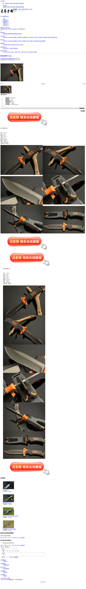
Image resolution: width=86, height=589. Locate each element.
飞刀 (29, 9)
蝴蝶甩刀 (16, 41)
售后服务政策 (6, 564)
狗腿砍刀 (16, 37)
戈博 (12, 100)
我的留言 (14, 6)
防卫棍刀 (32, 37)
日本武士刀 (40, 37)
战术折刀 (5, 41)
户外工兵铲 (5, 52)
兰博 (31, 9)
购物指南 (4, 559)
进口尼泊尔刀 (6, 48)
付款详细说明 (6, 568)
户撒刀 (17, 44)
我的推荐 (22, 6)
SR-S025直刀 (6, 490)
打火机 (24, 52)
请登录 (17, 3)
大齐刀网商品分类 (5, 16)
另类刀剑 (21, 44)
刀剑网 (4, 578)
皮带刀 (16, 52)
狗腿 (27, 9)
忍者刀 (49, 37)
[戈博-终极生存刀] (12, 82)
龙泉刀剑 (14, 44)
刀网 (4, 18)
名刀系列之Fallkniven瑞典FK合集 (8, 58)
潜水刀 (28, 37)
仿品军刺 (24, 37)
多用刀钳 (39, 41)
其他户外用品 (4, 50)
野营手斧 (46, 37)
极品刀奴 (20, 37)
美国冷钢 (16, 48)
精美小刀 (3, 39)
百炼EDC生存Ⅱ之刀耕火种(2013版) (10, 516)
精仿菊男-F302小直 (7, 503)
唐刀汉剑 (5, 44)
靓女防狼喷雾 (15, 33)
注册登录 (5, 561)
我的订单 (9, 6)
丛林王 (23, 9)
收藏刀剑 (3, 43)
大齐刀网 (3, 1)
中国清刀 (9, 44)
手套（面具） (11, 52)
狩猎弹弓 (20, 33)
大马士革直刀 (10, 37)
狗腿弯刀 (5, 22)
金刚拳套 (43, 41)
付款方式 (5, 24)
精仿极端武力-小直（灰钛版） (9, 529)
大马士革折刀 (10, 41)
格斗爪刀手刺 (30, 41)
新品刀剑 (5, 20)
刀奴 (19, 9)
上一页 (16, 537)
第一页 (13, 537)
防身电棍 (5, 21)
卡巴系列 (11, 48)
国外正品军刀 (4, 55)
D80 (21, 9)
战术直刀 (15, 29)
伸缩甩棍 (9, 33)
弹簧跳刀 (24, 41)
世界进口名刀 (4, 47)
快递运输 (5, 572)
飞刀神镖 (35, 41)
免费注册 (21, 3)
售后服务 (4, 563)
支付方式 (4, 567)
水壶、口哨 (20, 52)
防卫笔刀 (20, 41)
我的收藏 (18, 6)
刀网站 (8, 578)
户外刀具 (10, 29)
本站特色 (5, 575)
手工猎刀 (36, 37)
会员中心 (5, 25)
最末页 (23, 537)
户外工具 (29, 52)
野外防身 (3, 32)
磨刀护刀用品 (34, 52)
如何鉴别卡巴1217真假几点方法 (8, 59)
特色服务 (4, 574)
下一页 (19, 537)
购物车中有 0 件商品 (5, 27)
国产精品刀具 (54, 37)
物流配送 (4, 570)
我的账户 (5, 5)
